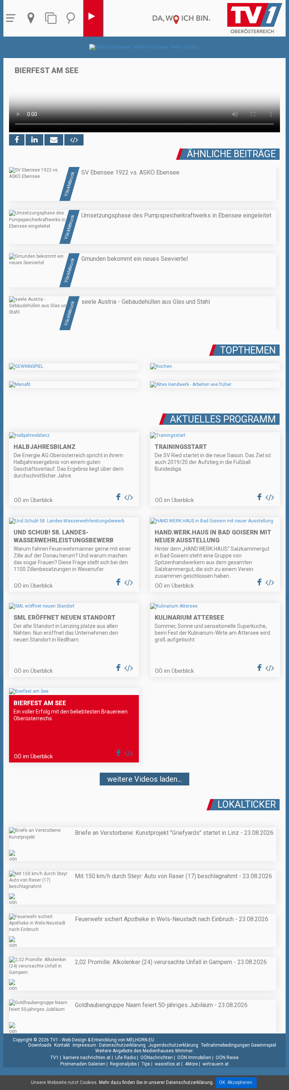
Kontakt (62, 1045)
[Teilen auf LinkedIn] (34, 139)
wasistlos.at (167, 1064)
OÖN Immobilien (194, 1057)
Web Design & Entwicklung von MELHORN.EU (108, 1040)
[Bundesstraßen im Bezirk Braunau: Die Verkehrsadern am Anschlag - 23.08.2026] (144, 801)
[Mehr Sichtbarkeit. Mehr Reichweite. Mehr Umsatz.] (144, 47)
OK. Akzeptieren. (236, 1082)
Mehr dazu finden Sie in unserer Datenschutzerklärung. (156, 1082)
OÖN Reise (227, 1057)
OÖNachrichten (156, 1057)
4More (191, 1064)
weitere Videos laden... (144, 779)
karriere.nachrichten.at (87, 1057)
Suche (72, 18)
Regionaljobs (123, 1064)
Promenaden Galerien (82, 1064)
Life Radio (125, 1057)
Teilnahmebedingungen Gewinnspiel (238, 1045)
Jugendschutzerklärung (173, 1045)
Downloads (40, 1045)
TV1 (54, 1057)
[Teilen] (53, 139)
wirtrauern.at (215, 1064)
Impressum (84, 1045)
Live (93, 18)
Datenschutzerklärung (122, 1045)
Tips (145, 1064)
